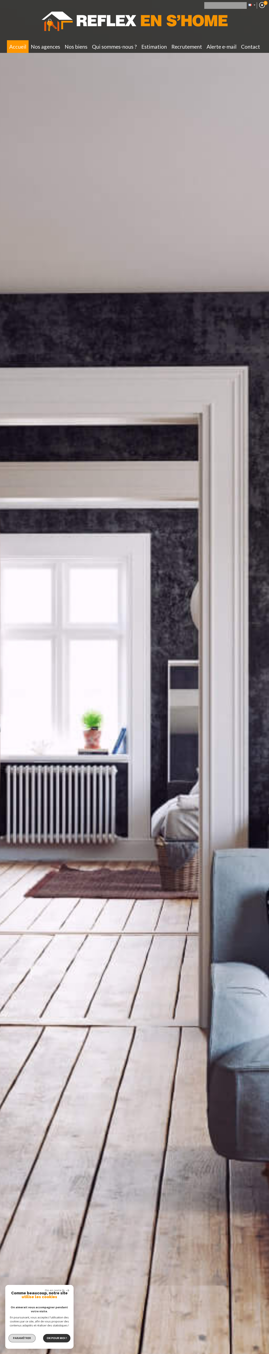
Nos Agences (45, 46)
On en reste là (55, 1290)
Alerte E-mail (221, 46)
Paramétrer (22, 1338)
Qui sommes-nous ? (114, 46)
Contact (250, 46)
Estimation (154, 46)
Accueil (17, 46)
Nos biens (76, 46)
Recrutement (186, 46)
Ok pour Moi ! (57, 1338)
